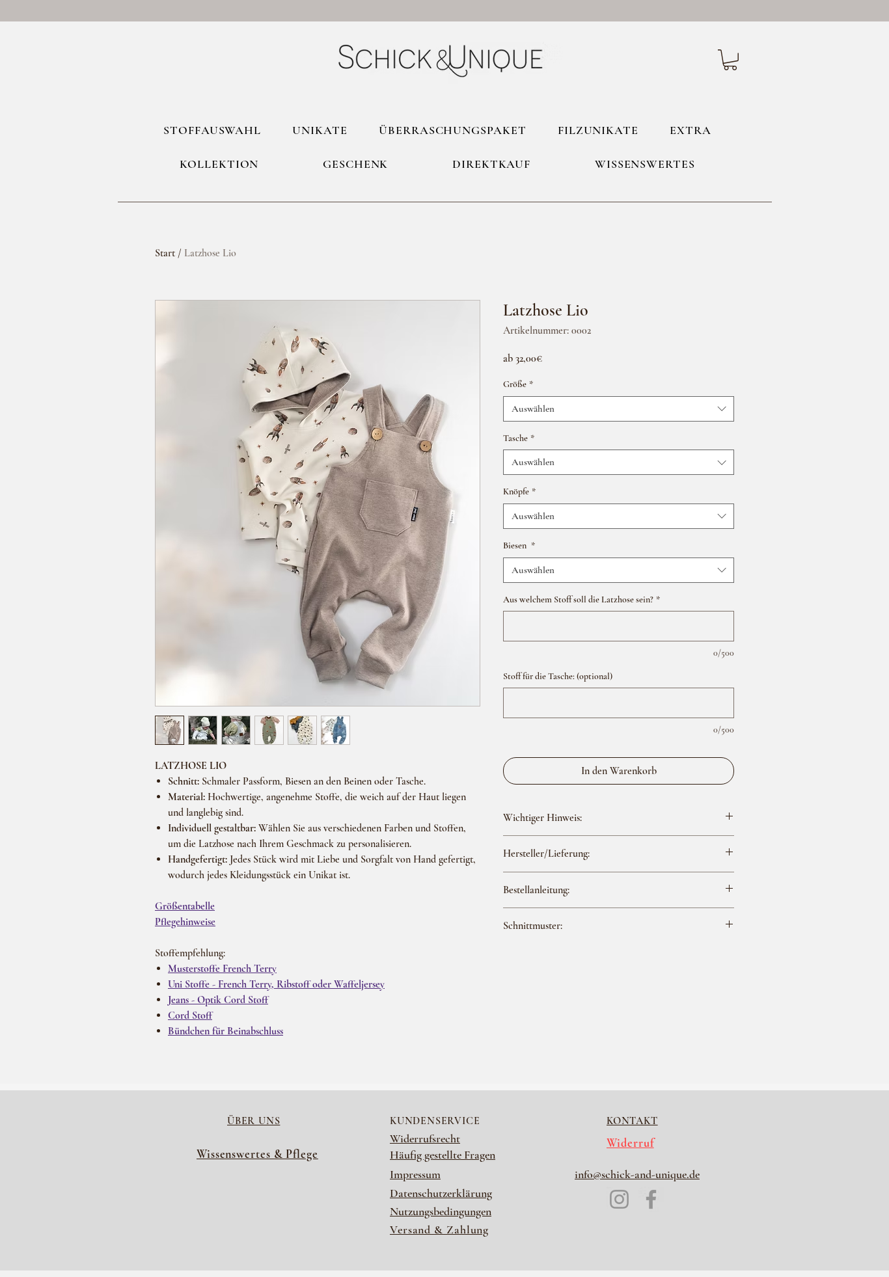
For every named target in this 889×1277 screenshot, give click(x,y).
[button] (730, 59)
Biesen (519, 545)
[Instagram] (619, 1199)
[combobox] (618, 409)
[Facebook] (651, 1199)
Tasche (518, 438)
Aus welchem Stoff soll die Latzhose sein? (581, 599)
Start (165, 253)
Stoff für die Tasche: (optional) (557, 676)
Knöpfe (519, 491)
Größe (518, 384)
